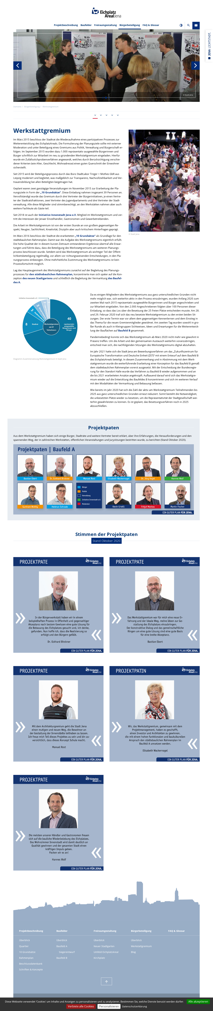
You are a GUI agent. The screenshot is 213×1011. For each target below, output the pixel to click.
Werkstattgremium (141, 946)
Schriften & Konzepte (31, 969)
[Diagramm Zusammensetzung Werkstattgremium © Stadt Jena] (48, 325)
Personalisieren (109, 1006)
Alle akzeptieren (198, 1001)
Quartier (24, 946)
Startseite (17, 106)
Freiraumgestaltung (105, 930)
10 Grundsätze (27, 952)
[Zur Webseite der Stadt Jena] (209, 46)
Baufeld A (61, 946)
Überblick (24, 940)
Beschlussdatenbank (30, 963)
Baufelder (61, 930)
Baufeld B (124, 330)
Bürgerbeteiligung (141, 930)
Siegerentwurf (67, 952)
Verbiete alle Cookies (81, 1006)
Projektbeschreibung (31, 930)
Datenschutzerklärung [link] (134, 1006)
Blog (133, 952)
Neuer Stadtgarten (104, 946)
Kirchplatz (99, 957)
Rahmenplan (26, 957)
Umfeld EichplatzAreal (106, 952)
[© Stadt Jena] (164, 180)
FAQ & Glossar (151, 25)
